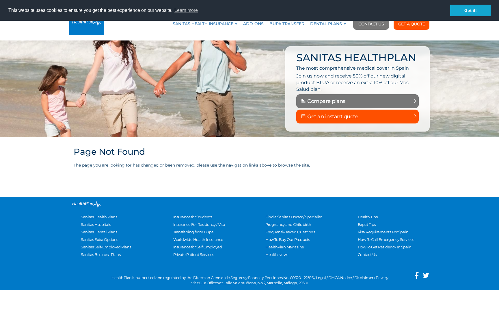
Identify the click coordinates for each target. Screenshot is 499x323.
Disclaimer (363, 277)
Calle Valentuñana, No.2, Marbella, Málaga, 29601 (266, 282)
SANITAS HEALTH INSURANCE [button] (203, 23)
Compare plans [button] (325, 101)
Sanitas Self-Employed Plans (106, 247)
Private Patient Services (193, 254)
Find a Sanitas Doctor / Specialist (293, 217)
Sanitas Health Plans (99, 217)
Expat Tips (367, 224)
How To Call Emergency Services (386, 239)
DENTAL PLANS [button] (326, 23)
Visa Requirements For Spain (383, 232)
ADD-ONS (253, 23)
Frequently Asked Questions (290, 232)
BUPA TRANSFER (286, 23)
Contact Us (367, 254)
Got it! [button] (470, 10)
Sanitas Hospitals (96, 224)
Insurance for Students (192, 217)
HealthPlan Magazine (284, 247)
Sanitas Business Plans (100, 254)
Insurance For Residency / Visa (199, 224)
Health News (276, 254)
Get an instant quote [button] (332, 116)
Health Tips (368, 217)
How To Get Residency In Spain (385, 247)
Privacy (382, 277)
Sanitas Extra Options (99, 239)
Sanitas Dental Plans (99, 232)
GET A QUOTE (411, 24)
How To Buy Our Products (287, 239)
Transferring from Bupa (193, 232)
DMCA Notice (340, 277)
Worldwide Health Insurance (198, 239)
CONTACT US (371, 24)
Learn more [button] (186, 10)
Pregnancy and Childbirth (288, 224)
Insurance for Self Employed (197, 247)
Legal (321, 277)
